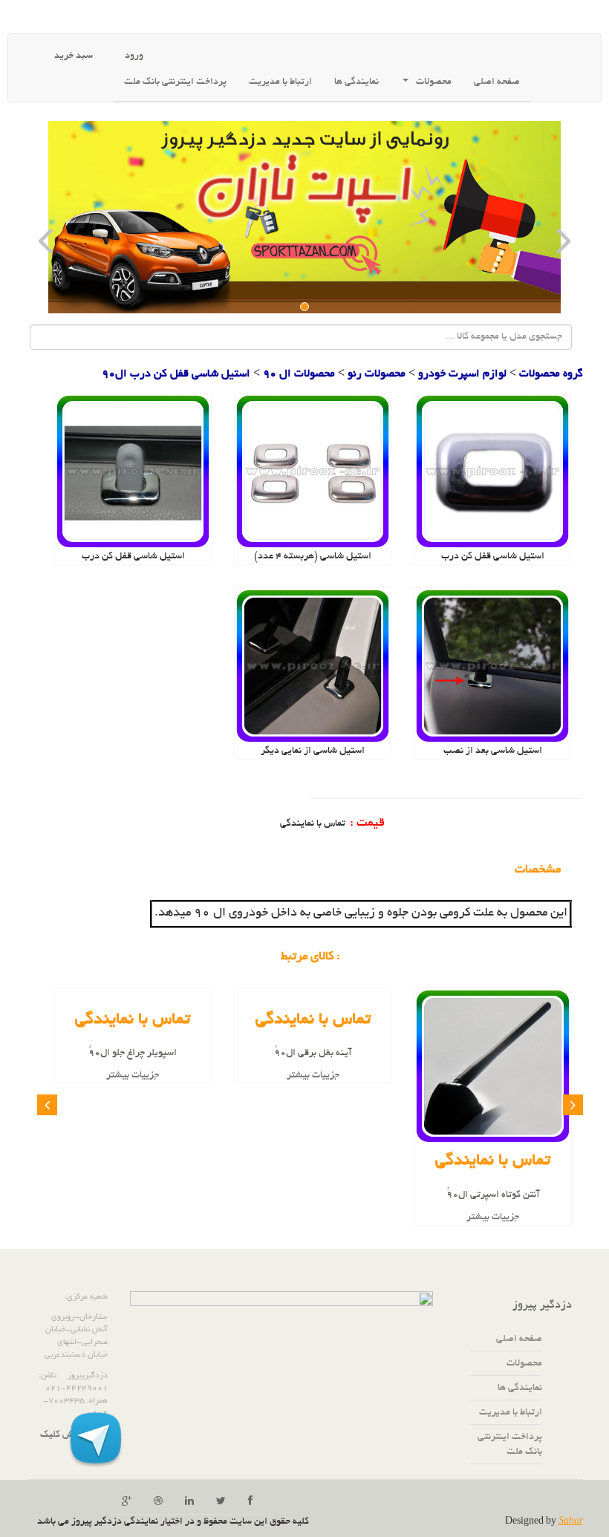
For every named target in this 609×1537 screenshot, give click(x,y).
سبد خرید (72, 56)
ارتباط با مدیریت (280, 82)
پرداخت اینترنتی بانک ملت (175, 82)
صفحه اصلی (497, 82)
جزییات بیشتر (492, 1218)
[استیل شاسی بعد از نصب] (492, 668)
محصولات (434, 82)
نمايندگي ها (356, 82)
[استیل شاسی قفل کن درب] (492, 474)
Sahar (570, 1522)
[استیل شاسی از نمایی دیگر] (313, 668)
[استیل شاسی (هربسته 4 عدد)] (313, 474)
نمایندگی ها (520, 1388)
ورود (133, 56)
